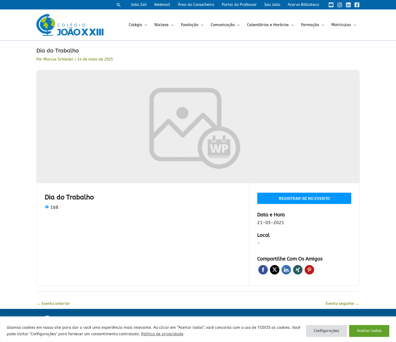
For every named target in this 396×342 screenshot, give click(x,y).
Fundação (189, 25)
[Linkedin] (348, 5)
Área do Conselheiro (196, 4)
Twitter (274, 269)
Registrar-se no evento (304, 198)
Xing (298, 269)
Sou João (272, 4)
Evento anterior (53, 303)
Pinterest (309, 269)
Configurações (326, 331)
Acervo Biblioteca (303, 4)
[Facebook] (357, 5)
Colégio (135, 25)
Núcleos (161, 25)
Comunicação (223, 25)
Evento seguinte (342, 303)
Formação (310, 25)
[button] (118, 5)
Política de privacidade (162, 334)
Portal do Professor (239, 4)
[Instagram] (339, 5)
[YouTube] (331, 5)
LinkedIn (286, 269)
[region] (198, 329)
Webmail (162, 4)
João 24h (139, 4)
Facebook (263, 269)
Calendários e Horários (268, 25)
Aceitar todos (369, 331)
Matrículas (341, 25)
